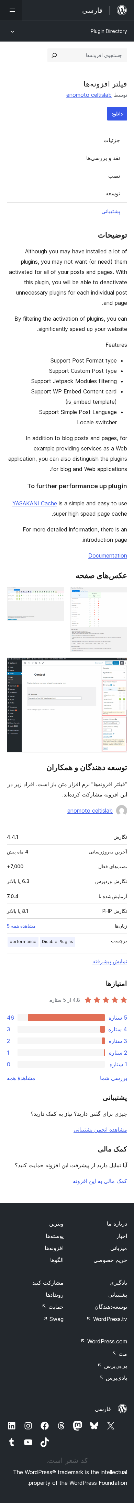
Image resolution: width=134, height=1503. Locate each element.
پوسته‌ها (55, 1235)
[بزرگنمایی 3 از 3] (117, 666)
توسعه (112, 193)
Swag (53, 1319)
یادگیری (118, 1282)
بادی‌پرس (113, 1377)
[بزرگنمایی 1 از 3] (117, 596)
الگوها (57, 1260)
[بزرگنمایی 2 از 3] (55, 596)
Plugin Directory (109, 31)
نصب (114, 175)
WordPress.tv (106, 1319)
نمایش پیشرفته (109, 961)
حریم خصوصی (110, 1260)
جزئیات (111, 140)
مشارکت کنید (48, 1282)
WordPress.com (103, 1341)
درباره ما (117, 1223)
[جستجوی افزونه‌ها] (54, 55)
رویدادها (55, 1294)
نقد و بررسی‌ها (103, 157)
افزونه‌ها (54, 1247)
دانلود (117, 113)
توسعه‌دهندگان (110, 1306)
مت (119, 1353)
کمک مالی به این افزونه (100, 1181)
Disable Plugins (57, 941)
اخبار (121, 1235)
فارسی (103, 1409)
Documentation (107, 555)
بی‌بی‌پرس (112, 1365)
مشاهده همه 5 (21, 926)
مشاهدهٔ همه (21, 1078)
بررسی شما (113, 1078)
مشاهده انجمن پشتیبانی (100, 1129)
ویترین (56, 1223)
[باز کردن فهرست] (11, 10)
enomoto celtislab (89, 94)
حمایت (53, 1306)
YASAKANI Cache (34, 503)
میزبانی (118, 1247)
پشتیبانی (110, 211)
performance (23, 941)
